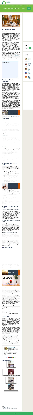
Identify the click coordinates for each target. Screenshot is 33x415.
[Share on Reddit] (12, 357)
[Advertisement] (10, 69)
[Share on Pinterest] (8, 357)
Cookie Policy (13, 412)
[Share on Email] (15, 357)
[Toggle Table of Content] (17, 77)
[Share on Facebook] (6, 357)
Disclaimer (29, 412)
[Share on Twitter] (9, 357)
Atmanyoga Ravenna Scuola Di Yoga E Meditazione (10, 408)
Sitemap (18, 413)
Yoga (3, 406)
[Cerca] (30, 48)
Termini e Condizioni (24, 412)
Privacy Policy (9, 412)
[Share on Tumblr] (11, 357)
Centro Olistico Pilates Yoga (6, 407)
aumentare (16, 55)
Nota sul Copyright (18, 412)
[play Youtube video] (11, 280)
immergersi (11, 335)
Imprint (15, 413)
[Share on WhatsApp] (13, 357)
